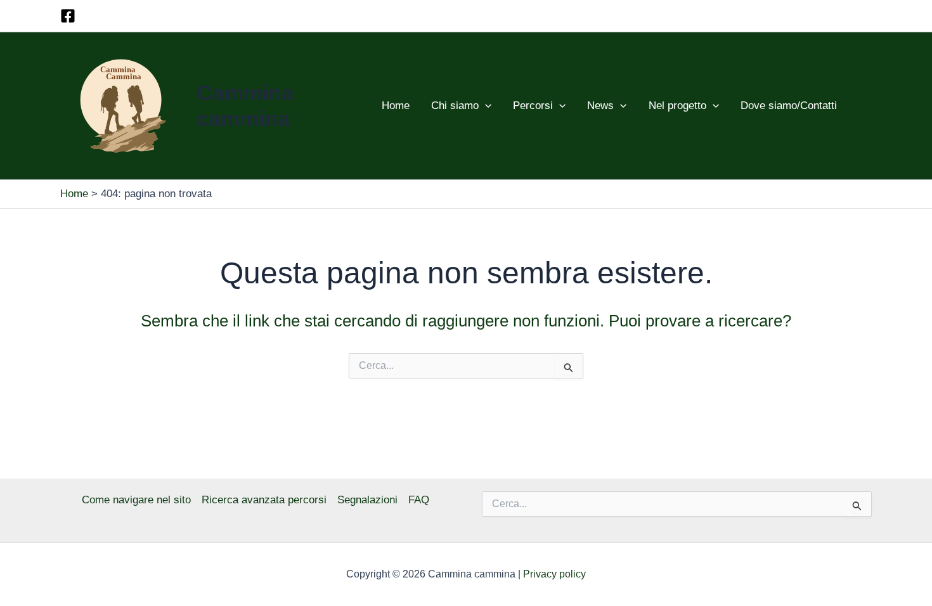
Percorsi (533, 106)
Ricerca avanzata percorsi (264, 500)
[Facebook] (67, 15)
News (600, 106)
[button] (485, 106)
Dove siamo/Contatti (789, 106)
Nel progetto (677, 106)
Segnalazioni (367, 500)
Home (396, 106)
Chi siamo (455, 106)
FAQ (418, 500)
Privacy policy (554, 574)
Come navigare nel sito (136, 500)
